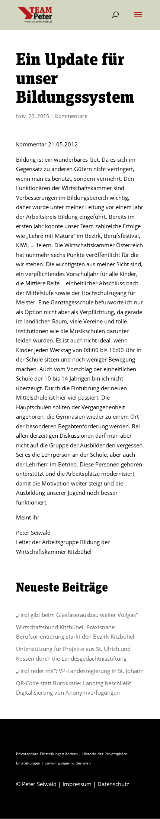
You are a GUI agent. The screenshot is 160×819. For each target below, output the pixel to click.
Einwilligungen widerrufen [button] (68, 763)
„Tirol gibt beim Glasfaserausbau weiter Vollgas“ (77, 614)
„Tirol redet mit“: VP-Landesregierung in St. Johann (80, 670)
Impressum (77, 784)
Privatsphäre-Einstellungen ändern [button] (47, 753)
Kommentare (71, 116)
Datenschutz (113, 784)
